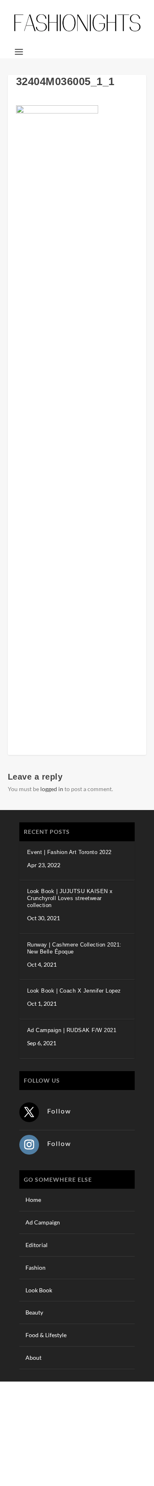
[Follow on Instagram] (29, 1145)
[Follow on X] (29, 1112)
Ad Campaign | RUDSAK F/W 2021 (72, 1030)
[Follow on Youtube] (139, 1443)
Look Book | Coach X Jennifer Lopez (74, 991)
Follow (59, 1111)
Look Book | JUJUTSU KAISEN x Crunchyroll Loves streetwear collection (70, 898)
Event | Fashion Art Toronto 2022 (69, 852)
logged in (51, 788)
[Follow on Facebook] (90, 1443)
